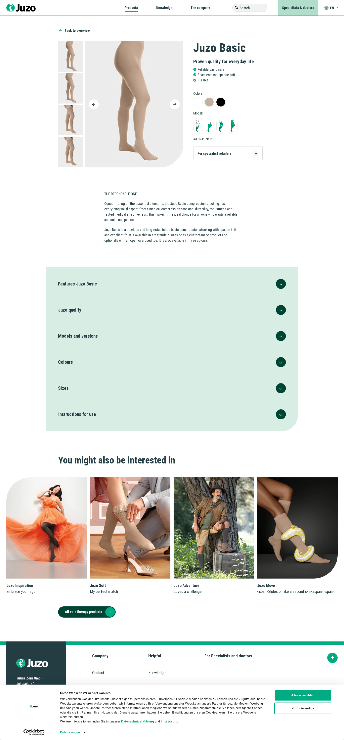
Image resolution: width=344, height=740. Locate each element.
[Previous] (94, 104)
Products (131, 8)
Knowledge (164, 8)
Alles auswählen (302, 695)
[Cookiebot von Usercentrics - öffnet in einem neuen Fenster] (33, 732)
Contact (98, 672)
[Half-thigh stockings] (209, 126)
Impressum (169, 721)
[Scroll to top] (332, 658)
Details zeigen (70, 732)
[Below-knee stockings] (198, 126)
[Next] (175, 104)
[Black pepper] (220, 102)
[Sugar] (197, 102)
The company (200, 8)
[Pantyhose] (232, 126)
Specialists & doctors (298, 8)
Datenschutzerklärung (137, 721)
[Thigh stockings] (221, 126)
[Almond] (209, 102)
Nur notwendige (302, 708)
